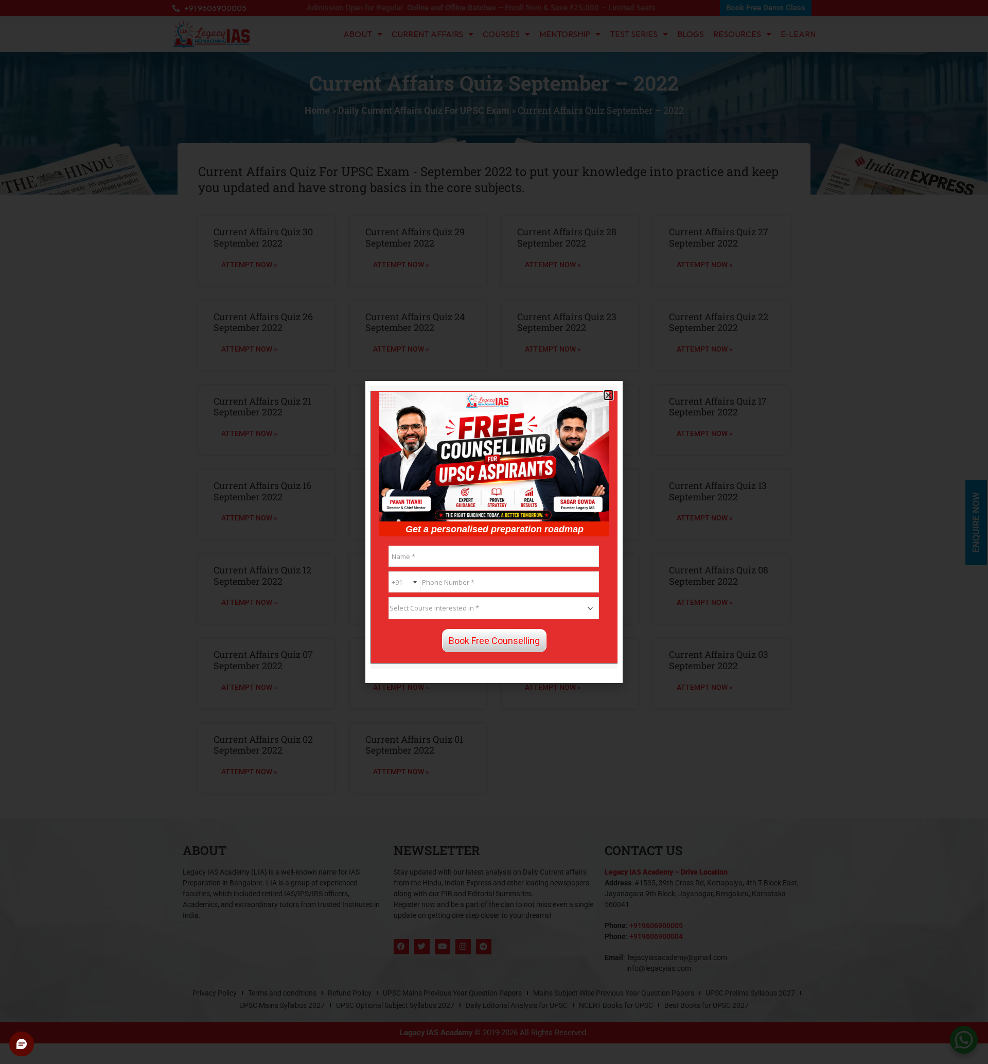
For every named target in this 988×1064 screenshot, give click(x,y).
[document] (494, 532)
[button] (608, 395)
